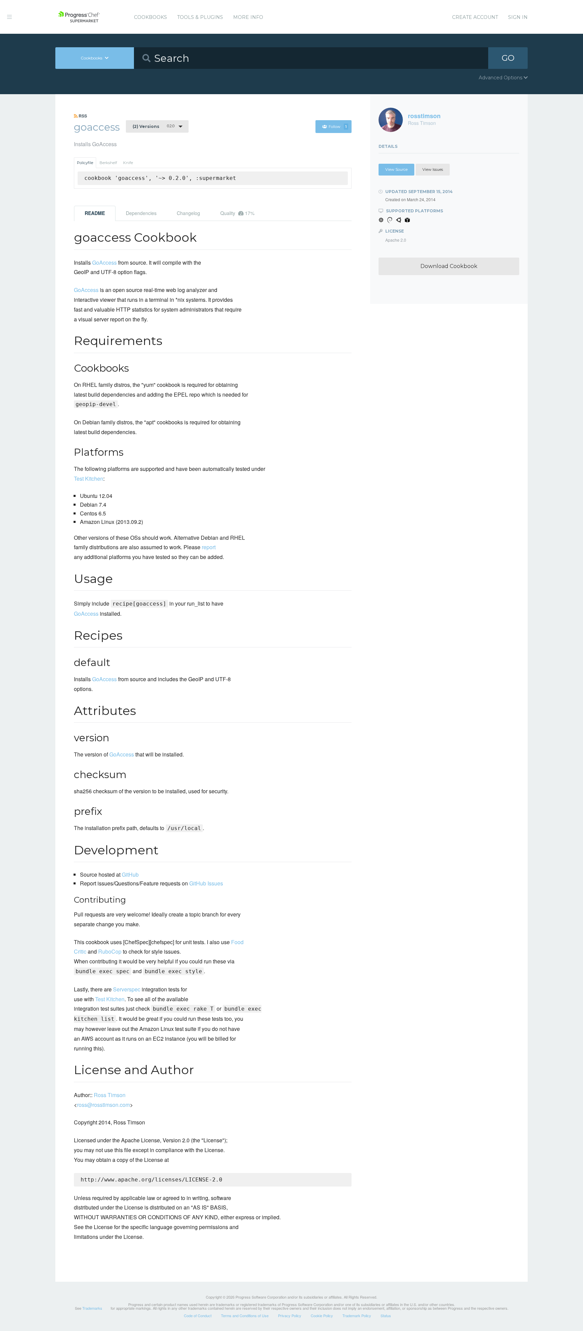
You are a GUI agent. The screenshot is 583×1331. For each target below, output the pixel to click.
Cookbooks (150, 17)
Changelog (188, 213)
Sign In (518, 17)
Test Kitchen (88, 478)
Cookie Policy (322, 1315)
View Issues (432, 169)
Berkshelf (108, 162)
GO (508, 58)
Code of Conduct (198, 1315)
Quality (237, 213)
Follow (337, 126)
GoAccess (104, 262)
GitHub (130, 874)
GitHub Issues (206, 883)
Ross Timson (110, 1095)
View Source (396, 169)
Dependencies (141, 213)
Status (386, 1315)
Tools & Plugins (200, 17)
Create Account (475, 17)
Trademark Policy (356, 1315)
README (95, 213)
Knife (128, 162)
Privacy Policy (289, 1315)
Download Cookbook (448, 266)
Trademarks (92, 1308)
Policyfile (85, 162)
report (209, 547)
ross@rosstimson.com (103, 1105)
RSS (82, 116)
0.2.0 (153, 126)
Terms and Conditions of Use (245, 1315)
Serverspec (126, 989)
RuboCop (109, 951)
